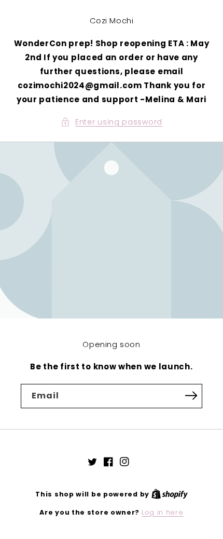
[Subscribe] (190, 395)
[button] (111, 122)
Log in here (163, 512)
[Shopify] (169, 494)
